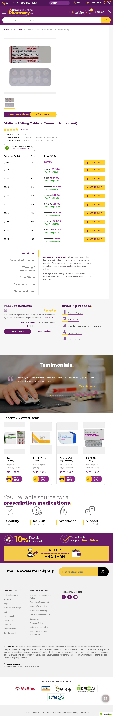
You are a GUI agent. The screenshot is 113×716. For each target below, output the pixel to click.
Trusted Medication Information (38, 633)
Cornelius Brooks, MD (21, 148)
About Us (8, 599)
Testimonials (9, 616)
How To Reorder (10, 633)
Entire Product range (12, 608)
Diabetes (17, 29)
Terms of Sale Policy (38, 610)
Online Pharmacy (11, 595)
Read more (48, 317)
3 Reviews (24, 129)
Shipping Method (24, 291)
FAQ (5, 612)
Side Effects (27, 277)
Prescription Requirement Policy (40, 597)
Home (6, 29)
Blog (6, 604)
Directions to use (24, 284)
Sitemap (7, 625)
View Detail (16, 479)
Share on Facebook (18, 114)
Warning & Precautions (27, 269)
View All (57, 404)
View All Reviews (43, 331)
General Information (22, 260)
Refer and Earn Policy (39, 627)
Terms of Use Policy (38, 606)
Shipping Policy (36, 623)
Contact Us (8, 620)
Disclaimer (34, 619)
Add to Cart (95, 162)
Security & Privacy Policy (40, 602)
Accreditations (10, 629)
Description (28, 253)
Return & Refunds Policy (40, 615)
